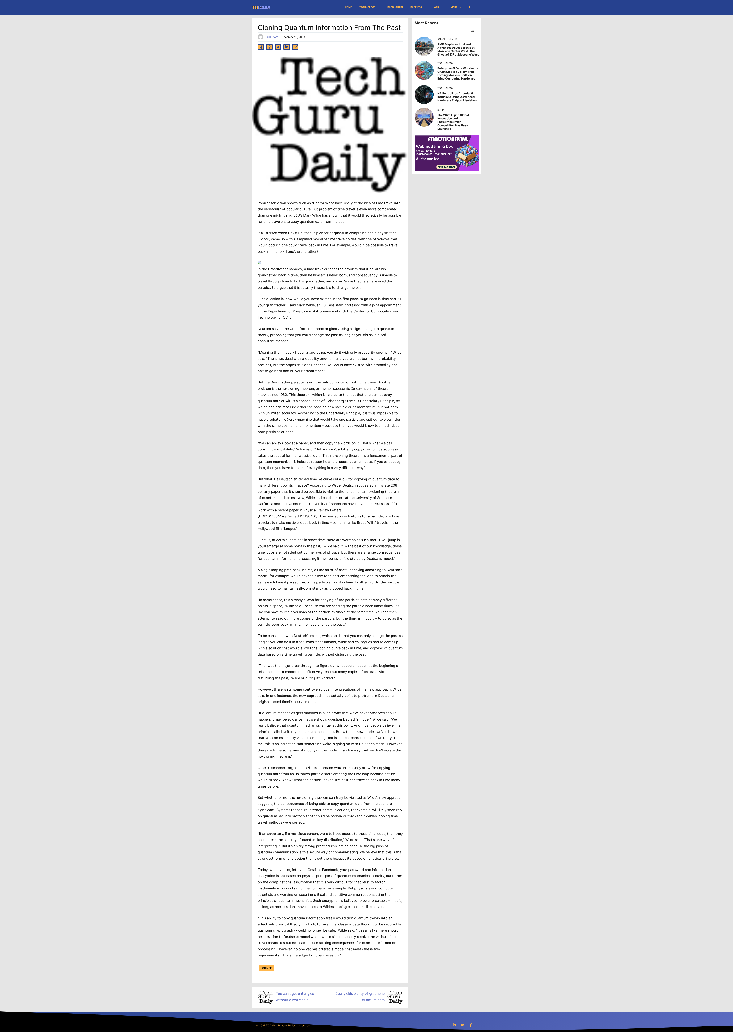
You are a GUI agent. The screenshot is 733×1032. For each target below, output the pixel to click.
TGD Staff (271, 37)
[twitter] (278, 47)
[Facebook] (470, 1025)
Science (266, 968)
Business (416, 7)
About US (304, 1025)
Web (436, 7)
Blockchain (395, 7)
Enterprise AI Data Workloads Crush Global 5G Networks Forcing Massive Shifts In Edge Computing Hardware (457, 73)
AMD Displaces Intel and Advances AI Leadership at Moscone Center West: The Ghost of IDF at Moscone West (458, 49)
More (454, 7)
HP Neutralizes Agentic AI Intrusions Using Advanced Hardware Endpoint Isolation (457, 97)
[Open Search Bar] (470, 7)
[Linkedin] (454, 1025)
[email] (295, 47)
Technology (367, 7)
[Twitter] (462, 1025)
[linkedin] (286, 47)
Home (348, 7)
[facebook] (261, 47)
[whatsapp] (269, 47)
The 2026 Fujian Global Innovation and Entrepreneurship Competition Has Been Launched (453, 122)
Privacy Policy (287, 1025)
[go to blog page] (473, 31)
